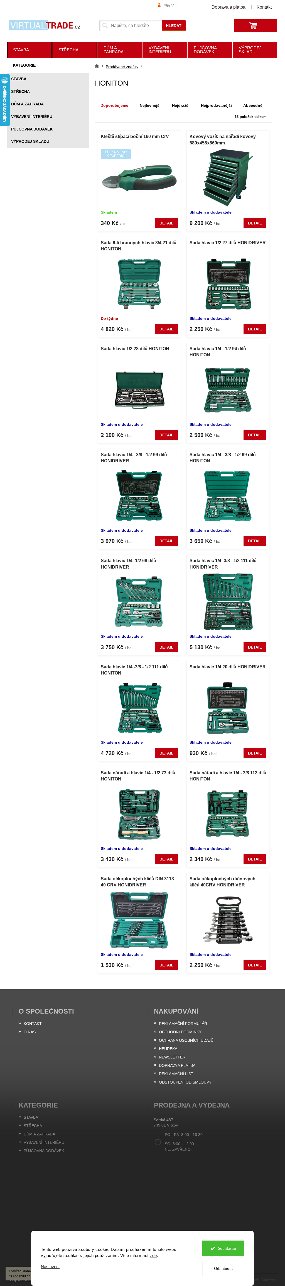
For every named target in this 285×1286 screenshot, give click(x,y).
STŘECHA (20, 91)
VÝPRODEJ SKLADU (30, 141)
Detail (166, 223)
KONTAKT (33, 1023)
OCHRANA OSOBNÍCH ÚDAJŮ (186, 1040)
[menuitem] (29, 50)
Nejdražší (181, 105)
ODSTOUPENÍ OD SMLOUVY (185, 1082)
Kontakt (264, 7)
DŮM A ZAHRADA (27, 104)
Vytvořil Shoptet (261, 1279)
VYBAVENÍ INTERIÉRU (31, 116)
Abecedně (252, 105)
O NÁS (30, 1032)
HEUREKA (168, 1048)
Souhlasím (227, 1248)
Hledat (173, 25)
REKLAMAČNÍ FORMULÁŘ (183, 1023)
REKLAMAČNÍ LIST (176, 1074)
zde (153, 1255)
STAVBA (18, 79)
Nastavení (50, 1267)
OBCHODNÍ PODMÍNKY (180, 1032)
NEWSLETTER (172, 1057)
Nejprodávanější (216, 105)
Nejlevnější (150, 105)
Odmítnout (223, 1268)
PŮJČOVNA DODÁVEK (32, 129)
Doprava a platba (228, 7)
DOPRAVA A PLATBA (177, 1065)
